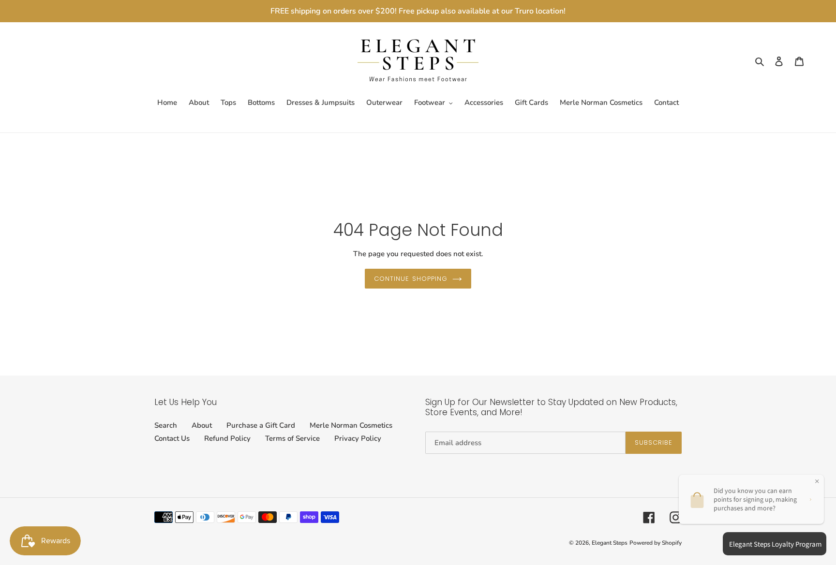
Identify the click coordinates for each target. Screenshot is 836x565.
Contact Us (172, 438)
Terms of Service (292, 438)
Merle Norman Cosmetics (351, 425)
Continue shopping (411, 278)
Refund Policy (227, 438)
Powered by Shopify (655, 543)
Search (165, 425)
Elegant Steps (609, 543)
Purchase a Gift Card (260, 425)
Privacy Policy (357, 438)
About (202, 425)
